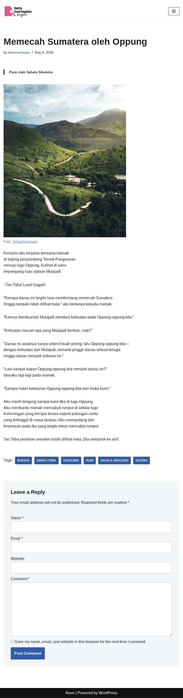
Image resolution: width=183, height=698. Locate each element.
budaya (23, 460)
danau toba (46, 460)
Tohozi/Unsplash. (25, 241)
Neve (70, 693)
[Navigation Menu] (173, 11)
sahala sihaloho (114, 460)
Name (17, 518)
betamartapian (19, 52)
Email (17, 538)
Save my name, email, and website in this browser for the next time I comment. (80, 642)
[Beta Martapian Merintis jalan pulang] (18, 11)
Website (18, 559)
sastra (141, 460)
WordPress (108, 693)
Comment (20, 579)
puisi (89, 460)
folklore (71, 460)
